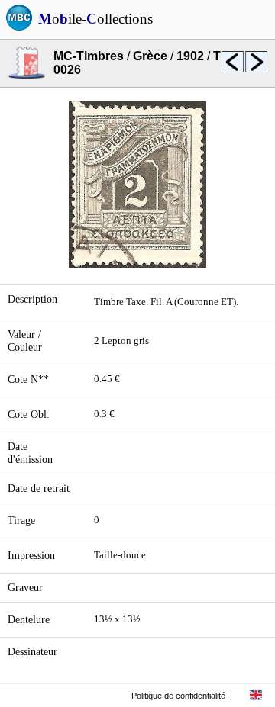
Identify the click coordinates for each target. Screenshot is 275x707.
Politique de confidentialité (178, 695)
